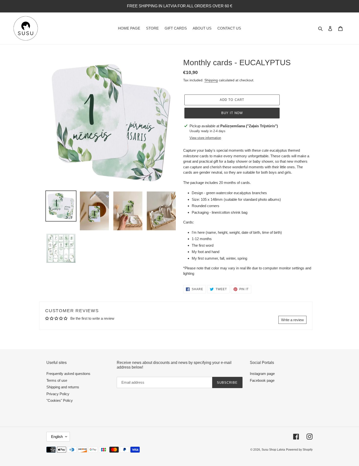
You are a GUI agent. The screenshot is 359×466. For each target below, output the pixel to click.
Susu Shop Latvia (273, 449)
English (57, 436)
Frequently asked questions (68, 373)
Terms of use (56, 380)
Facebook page (262, 380)
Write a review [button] (292, 320)
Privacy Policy (57, 394)
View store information (205, 138)
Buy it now (232, 113)
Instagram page (262, 373)
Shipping (211, 80)
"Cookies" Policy (59, 400)
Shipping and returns (62, 387)
